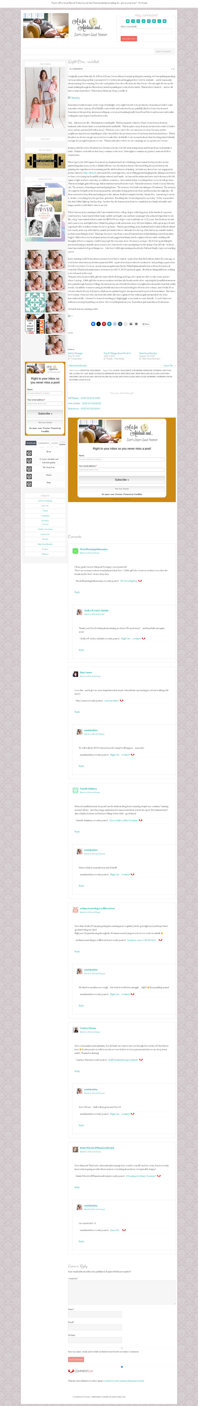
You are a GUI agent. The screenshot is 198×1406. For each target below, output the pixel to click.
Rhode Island (86, 377)
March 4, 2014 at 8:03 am (94, 614)
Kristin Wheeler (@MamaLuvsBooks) (97, 1148)
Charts (48, 475)
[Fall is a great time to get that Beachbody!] (55, 345)
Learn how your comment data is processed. (124, 1381)
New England (128, 374)
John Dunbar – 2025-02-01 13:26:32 (84, 403)
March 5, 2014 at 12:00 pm (94, 854)
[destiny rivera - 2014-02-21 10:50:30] (35, 302)
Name (71, 1309)
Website (71, 1335)
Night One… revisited (131, 638)
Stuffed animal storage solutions (123, 1060)
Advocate (45, 506)
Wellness (95, 370)
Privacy (128, 499)
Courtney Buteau (88, 1028)
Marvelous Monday (148, 353)
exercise (147, 370)
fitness (157, 370)
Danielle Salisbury (88, 789)
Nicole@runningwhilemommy (94, 549)
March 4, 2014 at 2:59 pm (90, 912)
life (86, 374)
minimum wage (112, 374)
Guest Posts (45, 534)
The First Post (49, 467)
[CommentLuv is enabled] (80, 1372)
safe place (84, 380)
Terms (120, 499)
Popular (31, 443)
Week (41, 447)
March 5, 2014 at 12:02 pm (94, 973)
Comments (43, 443)
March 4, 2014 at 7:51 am (89, 553)
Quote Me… (169, 365)
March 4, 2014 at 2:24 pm (90, 792)
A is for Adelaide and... (69, 26)
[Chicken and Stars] (55, 324)
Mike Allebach (89, 173)
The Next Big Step (128, 581)
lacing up (78, 374)
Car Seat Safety (111, 701)
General (45, 524)
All (57, 447)
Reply (77, 592)
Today (34, 447)
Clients (45, 511)
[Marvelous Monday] (55, 260)
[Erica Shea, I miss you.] (55, 302)
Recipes (45, 549)
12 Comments (76, 69)
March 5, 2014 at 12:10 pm (94, 1093)
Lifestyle (84, 370)
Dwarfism (45, 521)
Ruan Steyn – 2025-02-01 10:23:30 (84, 408)
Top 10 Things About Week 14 (117, 353)
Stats (49, 482)
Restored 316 (119, 1397)
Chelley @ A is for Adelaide (96, 610)
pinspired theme (100, 1397)
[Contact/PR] (55, 281)
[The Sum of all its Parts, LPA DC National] (35, 260)
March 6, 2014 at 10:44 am (90, 1152)
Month (50, 447)
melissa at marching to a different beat (97, 908)
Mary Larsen (86, 672)
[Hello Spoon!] (35, 281)
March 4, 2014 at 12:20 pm (90, 676)
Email (71, 1322)
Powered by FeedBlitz (132, 494)
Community (45, 516)
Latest (54, 443)
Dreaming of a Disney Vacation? (141, 1176)
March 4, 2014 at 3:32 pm (90, 1032)
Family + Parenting (45, 529)
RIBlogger (141, 377)
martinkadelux (91, 730)
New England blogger (147, 374)
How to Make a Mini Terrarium (124, 820)
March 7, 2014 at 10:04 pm (94, 1209)
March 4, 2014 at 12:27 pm (94, 734)
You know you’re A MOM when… (142, 940)
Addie (116, 370)
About (48, 452)
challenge (125, 370)
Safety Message (75, 353)
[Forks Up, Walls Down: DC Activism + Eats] (35, 324)
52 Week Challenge (45, 501)
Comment (73, 1278)
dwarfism (137, 370)
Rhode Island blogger (106, 377)
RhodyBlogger (127, 377)
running (151, 377)
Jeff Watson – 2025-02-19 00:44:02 (84, 398)
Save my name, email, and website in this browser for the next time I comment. (103, 1352)
